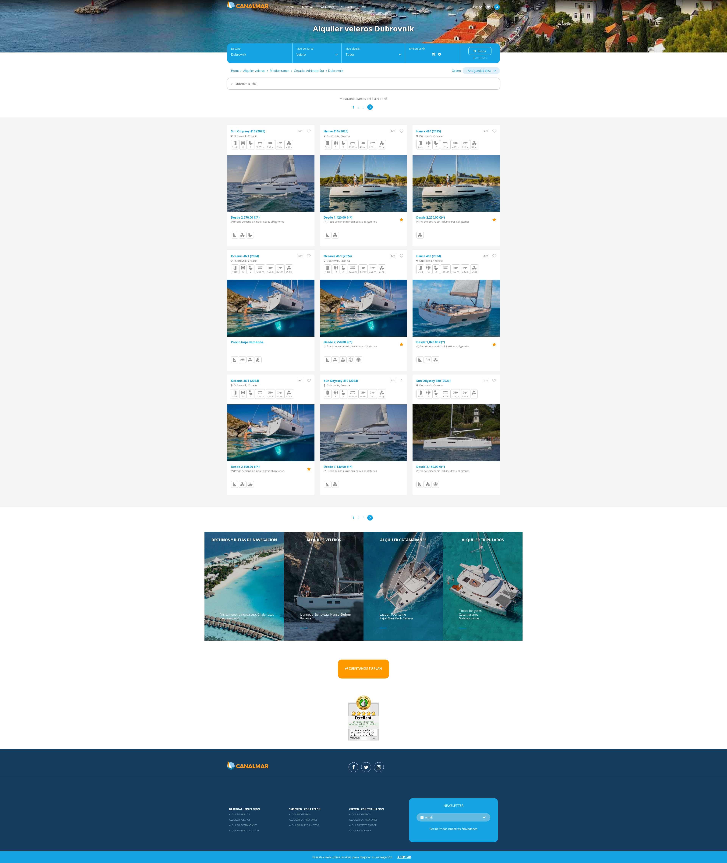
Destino (236, 48)
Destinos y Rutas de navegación (244, 539)
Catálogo (326, 7)
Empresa (306, 7)
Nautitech (395, 618)
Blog (362, 7)
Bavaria (306, 618)
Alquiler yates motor (363, 825)
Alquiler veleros (254, 71)
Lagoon (385, 614)
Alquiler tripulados (483, 539)
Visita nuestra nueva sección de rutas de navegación (247, 616)
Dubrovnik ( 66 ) (246, 84)
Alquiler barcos (239, 814)
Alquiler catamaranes (403, 539)
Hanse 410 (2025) (336, 131)
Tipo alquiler (353, 48)
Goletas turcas (469, 618)
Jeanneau (307, 614)
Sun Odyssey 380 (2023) (433, 381)
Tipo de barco (305, 48)
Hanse (335, 614)
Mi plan (346, 7)
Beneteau (322, 614)
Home (289, 7)
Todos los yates (470, 611)
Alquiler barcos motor (244, 830)
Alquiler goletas (360, 830)
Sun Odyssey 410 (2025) (248, 131)
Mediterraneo (279, 71)
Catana (408, 618)
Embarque (415, 48)
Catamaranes (468, 614)
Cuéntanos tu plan (365, 668)
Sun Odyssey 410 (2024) (341, 381)
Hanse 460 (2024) (428, 256)
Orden (456, 71)
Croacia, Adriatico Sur (309, 71)
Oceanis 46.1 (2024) (245, 256)
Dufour (346, 614)
